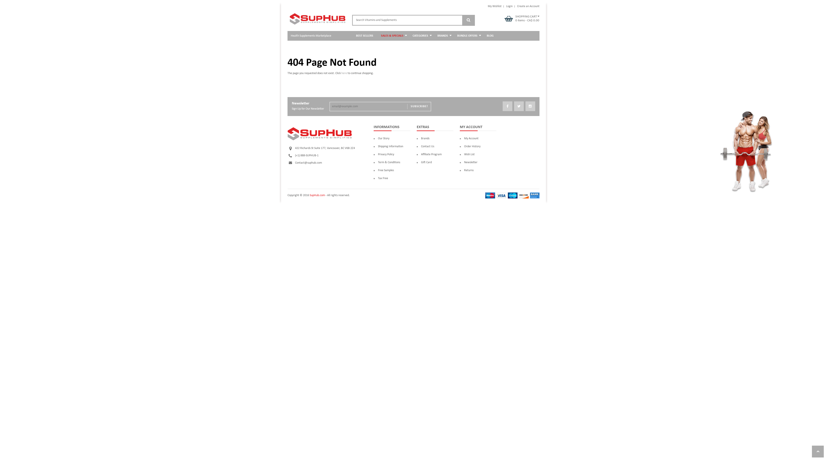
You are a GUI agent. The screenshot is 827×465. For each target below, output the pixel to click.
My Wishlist (495, 6)
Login (509, 6)
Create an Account (528, 6)
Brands (425, 138)
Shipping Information (390, 146)
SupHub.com (317, 195)
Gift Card (426, 162)
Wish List (469, 154)
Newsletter (470, 162)
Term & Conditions (389, 162)
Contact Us (427, 146)
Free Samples (386, 170)
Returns (469, 170)
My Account (471, 138)
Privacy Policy (386, 154)
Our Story (383, 138)
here (344, 73)
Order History (472, 146)
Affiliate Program (431, 154)
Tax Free (383, 178)
